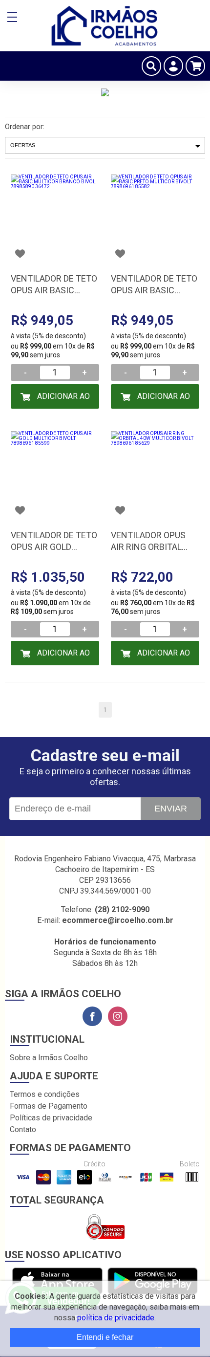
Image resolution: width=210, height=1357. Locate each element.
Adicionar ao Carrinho (62, 400)
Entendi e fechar (105, 1337)
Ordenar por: (24, 126)
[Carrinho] (195, 66)
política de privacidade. (116, 1317)
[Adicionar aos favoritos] (20, 253)
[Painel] (173, 66)
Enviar (170, 808)
